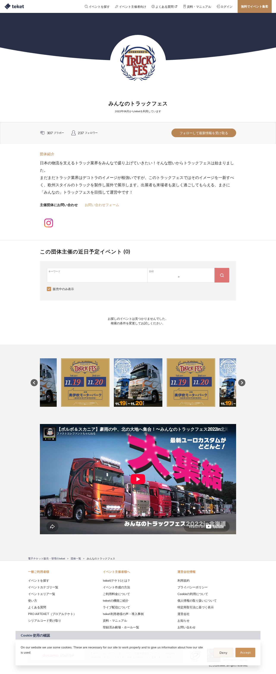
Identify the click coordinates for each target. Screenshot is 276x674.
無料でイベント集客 (254, 6)
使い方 (32, 600)
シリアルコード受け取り (44, 620)
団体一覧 (76, 558)
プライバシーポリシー (192, 587)
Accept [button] (245, 652)
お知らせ (183, 620)
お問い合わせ (186, 627)
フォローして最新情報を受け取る (204, 133)
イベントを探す (38, 580)
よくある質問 (37, 607)
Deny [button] (223, 652)
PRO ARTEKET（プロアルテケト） (52, 614)
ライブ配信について (116, 607)
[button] (21, 658)
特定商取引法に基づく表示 (195, 607)
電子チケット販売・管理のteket (46, 558)
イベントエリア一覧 (41, 594)
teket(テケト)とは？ (116, 580)
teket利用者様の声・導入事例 (123, 614)
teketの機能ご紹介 (116, 600)
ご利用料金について (116, 594)
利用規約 (183, 580)
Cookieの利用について (192, 594)
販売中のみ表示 (63, 289)
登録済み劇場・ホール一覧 (121, 627)
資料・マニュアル (115, 620)
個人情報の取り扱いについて (197, 600)
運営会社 (183, 614)
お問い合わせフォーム (102, 205)
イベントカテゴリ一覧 (43, 587)
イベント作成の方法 (116, 587)
